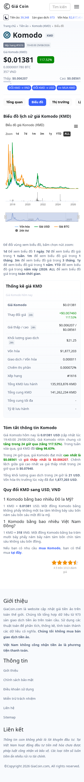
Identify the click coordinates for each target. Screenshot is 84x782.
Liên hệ (8, 708)
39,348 (25, 17)
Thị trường (60, 102)
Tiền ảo (23, 26)
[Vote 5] (75, 562)
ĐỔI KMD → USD (43, 88)
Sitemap (9, 717)
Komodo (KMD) (41, 26)
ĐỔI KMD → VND (19, 88)
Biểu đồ (59, 26)
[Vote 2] (59, 562)
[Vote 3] (65, 562)
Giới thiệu (10, 670)
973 (52, 17)
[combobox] (60, 7)
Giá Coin (16, 6)
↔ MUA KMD (66, 88)
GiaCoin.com (40, 766)
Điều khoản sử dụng (18, 689)
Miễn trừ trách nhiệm (19, 698)
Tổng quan (14, 102)
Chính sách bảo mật (18, 680)
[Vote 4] (70, 562)
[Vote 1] (54, 562)
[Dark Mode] (6, 17)
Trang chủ (9, 26)
